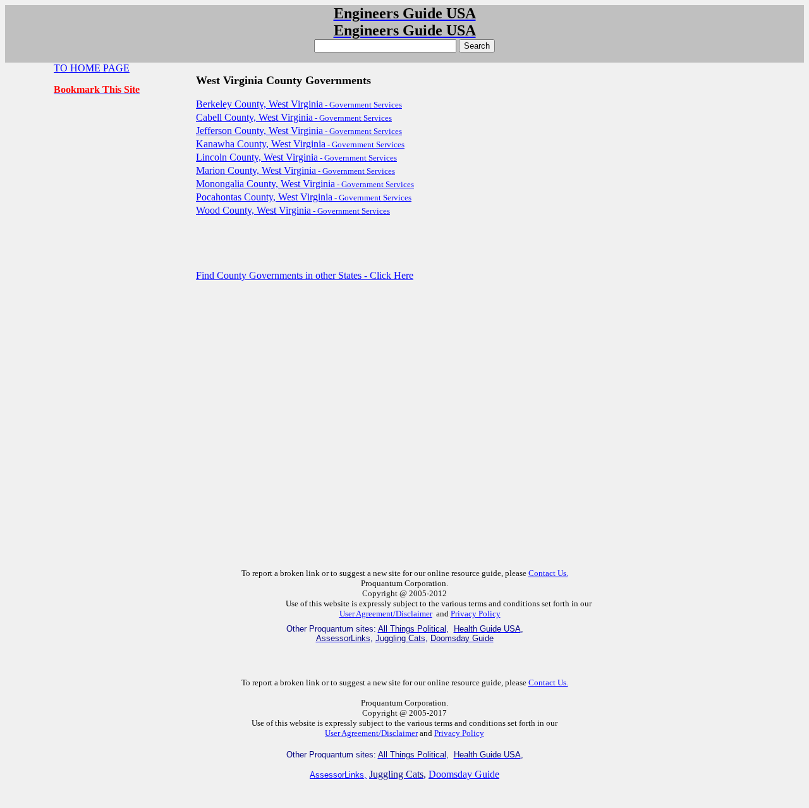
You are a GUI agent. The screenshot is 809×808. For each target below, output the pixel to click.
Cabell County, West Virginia (294, 117)
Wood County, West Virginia (293, 210)
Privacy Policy (476, 613)
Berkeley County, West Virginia (299, 104)
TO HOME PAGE (92, 68)
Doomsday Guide (464, 774)
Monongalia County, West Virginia (305, 183)
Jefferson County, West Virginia (299, 130)
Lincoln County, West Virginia (296, 157)
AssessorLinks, (338, 775)
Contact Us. (548, 573)
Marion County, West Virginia (295, 170)
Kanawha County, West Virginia (300, 143)
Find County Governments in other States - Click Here (304, 275)
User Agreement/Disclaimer (385, 613)
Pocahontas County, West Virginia (303, 197)
